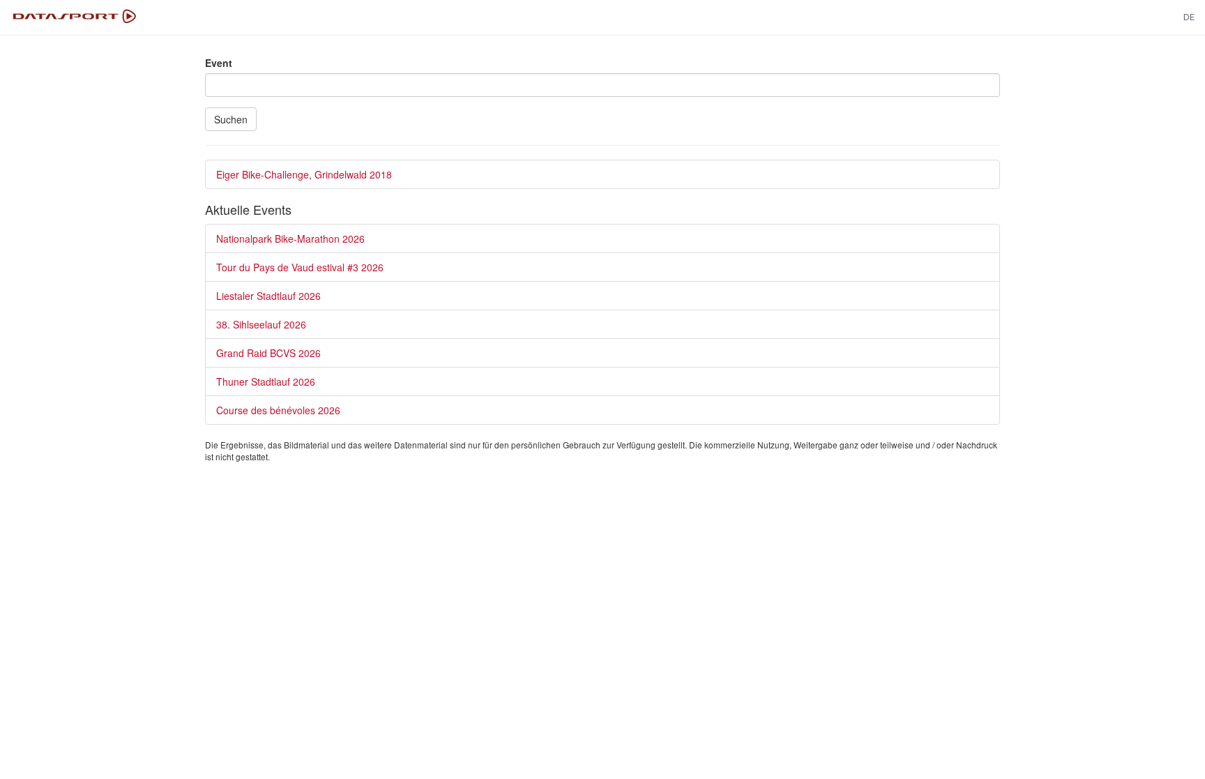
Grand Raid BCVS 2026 (268, 353)
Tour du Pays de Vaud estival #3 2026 (300, 267)
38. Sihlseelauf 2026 (261, 324)
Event (218, 63)
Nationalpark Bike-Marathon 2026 (290, 238)
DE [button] (1189, 17)
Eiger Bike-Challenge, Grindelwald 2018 (304, 174)
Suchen (231, 119)
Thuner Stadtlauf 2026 (265, 381)
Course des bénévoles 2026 (278, 410)
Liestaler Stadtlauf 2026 (268, 296)
